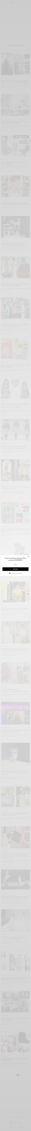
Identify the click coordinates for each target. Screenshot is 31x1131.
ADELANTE (15, 569)
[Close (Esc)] (28, 557)
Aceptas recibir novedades (16, 573)
